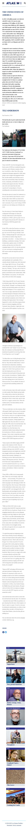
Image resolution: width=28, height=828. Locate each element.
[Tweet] (6, 632)
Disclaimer (9, 825)
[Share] (3, 632)
